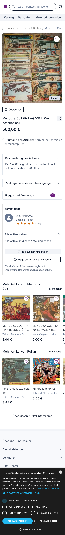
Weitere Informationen (49, 488)
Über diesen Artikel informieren (32, 416)
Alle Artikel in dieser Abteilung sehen (28, 241)
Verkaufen (24, 17)
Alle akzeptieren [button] (18, 521)
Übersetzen (15, 109)
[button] (32, 158)
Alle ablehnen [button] (48, 521)
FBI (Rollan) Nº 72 (44, 388)
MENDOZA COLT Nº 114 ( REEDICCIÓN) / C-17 (15, 328)
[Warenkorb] (60, 6)
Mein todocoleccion (48, 17)
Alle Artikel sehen (16, 234)
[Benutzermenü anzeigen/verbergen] (4, 6)
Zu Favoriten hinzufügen (35, 251)
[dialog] (32, 501)
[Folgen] (57, 39)
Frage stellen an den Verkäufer (35, 259)
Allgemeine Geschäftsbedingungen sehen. (29, 269)
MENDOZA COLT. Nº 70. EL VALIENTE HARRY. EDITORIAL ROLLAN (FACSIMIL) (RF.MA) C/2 (45, 328)
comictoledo (13, 208)
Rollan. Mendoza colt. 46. (16, 390)
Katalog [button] (9, 17)
